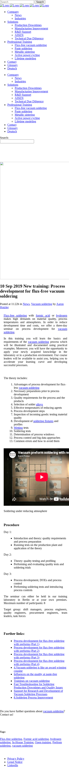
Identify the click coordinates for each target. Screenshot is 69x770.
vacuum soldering (22, 745)
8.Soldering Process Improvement (33, 697)
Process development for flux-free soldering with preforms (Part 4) (39, 662)
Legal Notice (14, 762)
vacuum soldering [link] (38, 341)
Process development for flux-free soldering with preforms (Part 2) (39, 649)
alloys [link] (39, 404)
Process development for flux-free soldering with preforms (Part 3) (39, 656)
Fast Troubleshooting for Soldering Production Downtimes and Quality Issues (38, 686)
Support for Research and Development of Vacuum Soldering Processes (38, 692)
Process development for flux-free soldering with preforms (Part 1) (39, 642)
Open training (43, 742)
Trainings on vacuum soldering (32, 680)
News (26, 304)
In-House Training (22, 742)
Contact (4, 720)
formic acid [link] (43, 315)
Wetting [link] (18, 427)
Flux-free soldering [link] (15, 315)
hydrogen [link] (61, 315)
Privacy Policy (15, 758)
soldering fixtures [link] (43, 421)
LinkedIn (12, 765)
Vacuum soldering (41, 304)
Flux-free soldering (11, 739)
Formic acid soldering (36, 739)
